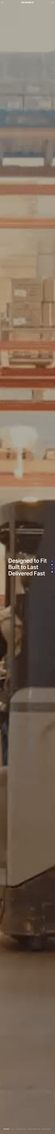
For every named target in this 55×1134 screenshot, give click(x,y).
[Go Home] (27, 2)
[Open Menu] (2, 2)
